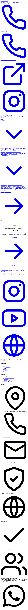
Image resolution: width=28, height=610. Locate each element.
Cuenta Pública (6, 379)
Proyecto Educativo (7, 367)
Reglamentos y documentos (8, 378)
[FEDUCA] (14, 358)
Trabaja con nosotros (20, 2)
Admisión (7, 155)
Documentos (5, 370)
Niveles (4, 368)
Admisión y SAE (6, 376)
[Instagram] (14, 304)
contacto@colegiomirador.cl (9, 462)
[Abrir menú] (1, 220)
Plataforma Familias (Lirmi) (6, 2)
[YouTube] (14, 331)
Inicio (2, 119)
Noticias (5, 369)
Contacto (2, 192)
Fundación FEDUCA (7, 381)
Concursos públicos (5, 3)
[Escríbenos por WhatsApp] (14, 608)
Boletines (14, 2)
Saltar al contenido (4, 1)
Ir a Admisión (14, 265)
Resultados (3, 155)
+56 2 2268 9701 (6, 437)
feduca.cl (8, 581)
